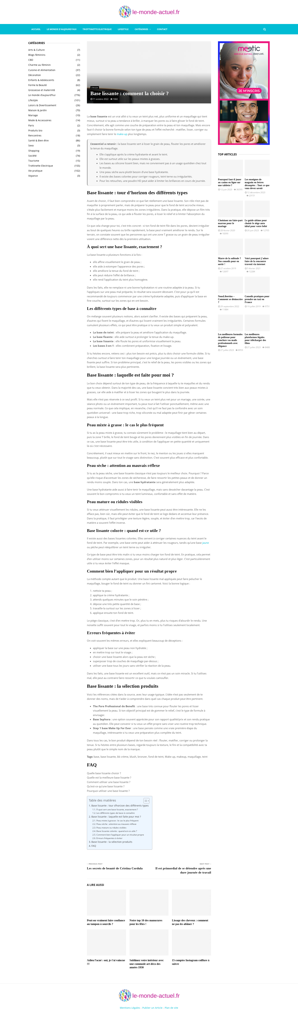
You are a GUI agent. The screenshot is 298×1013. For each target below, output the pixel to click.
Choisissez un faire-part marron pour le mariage (230, 223)
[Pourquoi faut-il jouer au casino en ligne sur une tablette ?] (230, 168)
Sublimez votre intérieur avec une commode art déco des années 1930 (147, 964)
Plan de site (171, 1007)
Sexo (31, 145)
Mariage (33, 115)
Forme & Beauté (37, 85)
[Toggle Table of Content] (145, 801)
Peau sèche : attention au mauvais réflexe (116, 824)
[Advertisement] (54, 236)
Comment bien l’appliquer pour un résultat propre (120, 834)
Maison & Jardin (37, 110)
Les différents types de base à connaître (115, 813)
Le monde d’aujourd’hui (61, 29)
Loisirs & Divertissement (42, 105)
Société (32, 155)
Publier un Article (152, 1007)
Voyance (33, 175)
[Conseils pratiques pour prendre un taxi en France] (257, 285)
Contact (162, 29)
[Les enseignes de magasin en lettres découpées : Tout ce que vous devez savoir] (257, 168)
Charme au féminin (39, 64)
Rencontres (34, 135)
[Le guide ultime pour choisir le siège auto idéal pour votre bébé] (257, 209)
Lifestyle (123, 29)
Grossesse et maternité (41, 90)
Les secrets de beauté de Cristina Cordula (115, 868)
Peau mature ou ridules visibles (111, 827)
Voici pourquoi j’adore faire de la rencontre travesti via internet (257, 261)
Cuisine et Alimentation (41, 70)
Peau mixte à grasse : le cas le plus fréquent (117, 820)
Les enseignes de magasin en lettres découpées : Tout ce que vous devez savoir (257, 183)
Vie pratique (35, 170)
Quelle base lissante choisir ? (104, 773)
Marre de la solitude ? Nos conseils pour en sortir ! (229, 261)
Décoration (34, 75)
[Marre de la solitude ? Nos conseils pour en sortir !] (230, 247)
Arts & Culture (36, 49)
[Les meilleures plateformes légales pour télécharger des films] (257, 323)
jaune (205, 542)
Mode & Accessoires (39, 120)
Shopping (33, 150)
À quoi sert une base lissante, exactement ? (117, 809)
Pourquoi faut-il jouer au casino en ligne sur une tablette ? (229, 182)
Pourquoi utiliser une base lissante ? (108, 791)
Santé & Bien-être (38, 140)
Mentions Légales (130, 1007)
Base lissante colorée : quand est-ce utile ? (116, 831)
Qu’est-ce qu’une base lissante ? (105, 786)
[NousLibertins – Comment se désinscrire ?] (230, 285)
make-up (122, 134)
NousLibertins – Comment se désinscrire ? (230, 299)
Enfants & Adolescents (41, 80)
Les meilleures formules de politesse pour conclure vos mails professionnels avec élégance (230, 340)
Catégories (141, 29)
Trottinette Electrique (97, 29)
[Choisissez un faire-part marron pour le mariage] (230, 209)
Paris (31, 125)
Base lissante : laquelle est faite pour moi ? (116, 816)
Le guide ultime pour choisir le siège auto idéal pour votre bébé (256, 223)
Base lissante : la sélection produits (111, 841)
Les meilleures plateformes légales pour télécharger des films (255, 338)
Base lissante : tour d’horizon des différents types (120, 805)
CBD (30, 59)
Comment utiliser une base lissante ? (108, 782)
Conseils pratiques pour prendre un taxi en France (257, 299)
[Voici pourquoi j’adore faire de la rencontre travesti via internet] (257, 247)
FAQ (93, 845)
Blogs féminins (36, 54)
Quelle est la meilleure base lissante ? (109, 777)
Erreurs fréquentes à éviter (109, 838)
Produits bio (35, 130)
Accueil (36, 29)
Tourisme (33, 160)
